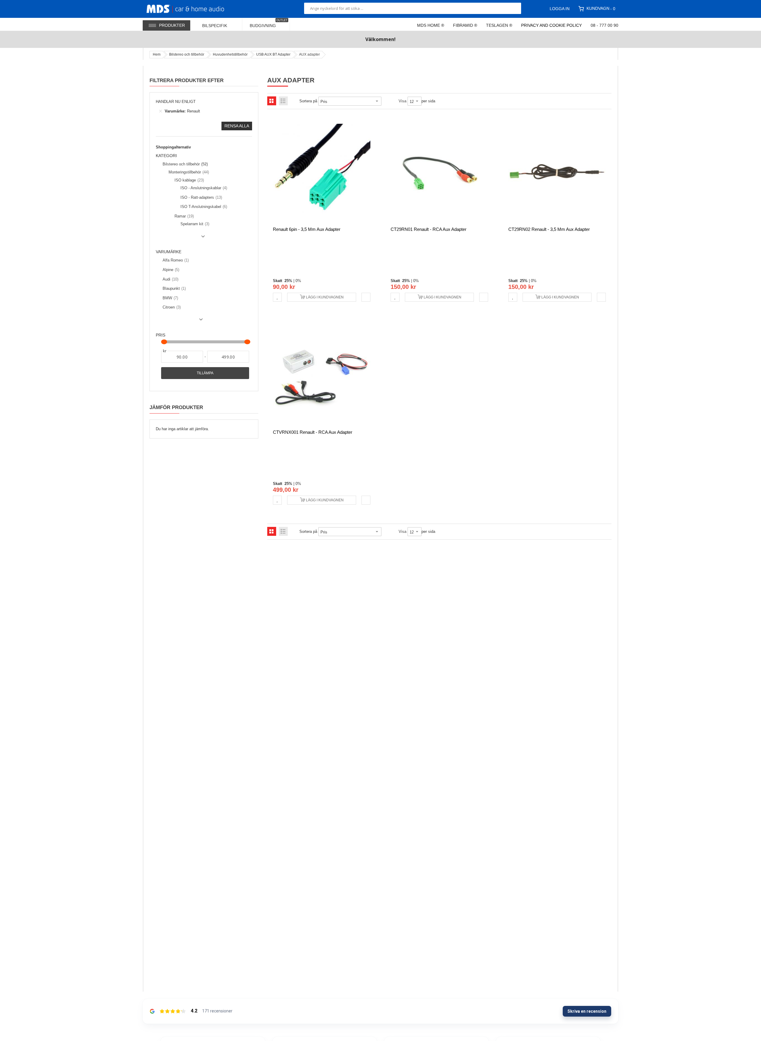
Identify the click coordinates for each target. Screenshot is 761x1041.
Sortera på (308, 101)
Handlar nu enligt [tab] (176, 101)
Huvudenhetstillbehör (230, 54)
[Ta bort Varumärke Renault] (160, 111)
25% (288, 280)
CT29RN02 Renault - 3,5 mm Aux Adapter (549, 229)
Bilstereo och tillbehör (186, 54)
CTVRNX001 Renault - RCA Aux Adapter (312, 432)
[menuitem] (218, 24)
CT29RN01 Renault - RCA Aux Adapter (428, 229)
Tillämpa (205, 373)
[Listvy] (283, 100)
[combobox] (412, 8)
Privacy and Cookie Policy (551, 25)
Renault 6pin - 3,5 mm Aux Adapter (306, 229)
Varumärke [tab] (168, 252)
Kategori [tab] (166, 156)
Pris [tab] (160, 335)
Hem (157, 54)
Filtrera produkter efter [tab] (187, 80)
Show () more (181, 239)
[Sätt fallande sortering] (386, 101)
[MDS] (192, 8)
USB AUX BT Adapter (273, 54)
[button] (277, 297)
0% (298, 280)
